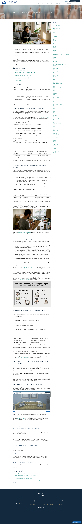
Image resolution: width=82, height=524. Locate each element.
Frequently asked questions (19, 80)
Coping (54, 57)
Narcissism (55, 107)
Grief (54, 80)
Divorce (54, 65)
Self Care (55, 129)
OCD (54, 112)
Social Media (55, 137)
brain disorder (55, 44)
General (54, 79)
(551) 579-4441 (20, 503)
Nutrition (54, 111)
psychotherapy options (21, 418)
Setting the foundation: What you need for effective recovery (25, 72)
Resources (46, 517)
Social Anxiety (55, 136)
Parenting (55, 115)
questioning (55, 122)
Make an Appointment (33, 504)
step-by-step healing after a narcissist (29, 267)
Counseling (55, 58)
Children (54, 50)
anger (54, 29)
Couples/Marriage (56, 60)
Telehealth (55, 147)
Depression (55, 62)
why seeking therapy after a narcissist (24, 232)
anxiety (54, 32)
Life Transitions (56, 98)
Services (39, 517)
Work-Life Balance (56, 152)
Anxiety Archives (56, 33)
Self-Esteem (55, 130)
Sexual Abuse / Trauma (57, 134)
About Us (31, 517)
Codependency (56, 53)
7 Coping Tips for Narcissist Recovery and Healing (23, 473)
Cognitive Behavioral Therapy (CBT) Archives (61, 54)
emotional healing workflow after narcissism (24, 268)
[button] (44, 4)
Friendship (55, 78)
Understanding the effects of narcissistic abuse (23, 70)
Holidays (54, 89)
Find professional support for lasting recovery (22, 78)
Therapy (54, 148)
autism (54, 35)
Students (54, 141)
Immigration (55, 90)
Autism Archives (56, 36)
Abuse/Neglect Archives (57, 24)
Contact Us (50, 517)
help (54, 86)
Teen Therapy (55, 145)
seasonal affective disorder (58, 127)
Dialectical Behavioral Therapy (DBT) (59, 64)
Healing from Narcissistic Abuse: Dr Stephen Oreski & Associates (26, 475)
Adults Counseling (56, 28)
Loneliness (55, 100)
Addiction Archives (56, 25)
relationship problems (57, 123)
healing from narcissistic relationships (23, 279)
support (54, 143)
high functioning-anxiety (57, 87)
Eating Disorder (56, 68)
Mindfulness (55, 105)
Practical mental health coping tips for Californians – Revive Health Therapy (27, 480)
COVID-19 (55, 61)
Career (54, 47)
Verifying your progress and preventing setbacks (23, 75)
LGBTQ (54, 94)
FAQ (42, 517)
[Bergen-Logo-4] (10, 2)
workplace (55, 154)
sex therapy (55, 133)
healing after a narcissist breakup (23, 357)
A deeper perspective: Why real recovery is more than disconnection (26, 77)
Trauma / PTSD (56, 151)
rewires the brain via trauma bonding (43, 117)
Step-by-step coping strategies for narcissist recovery (24, 73)
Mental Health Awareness (57, 104)
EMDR (54, 69)
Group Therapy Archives (57, 83)
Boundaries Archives (56, 42)
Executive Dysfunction (57, 71)
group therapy (55, 82)
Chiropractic (55, 51)
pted (54, 119)
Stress (54, 140)
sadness (54, 126)
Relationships (55, 125)
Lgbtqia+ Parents (56, 97)
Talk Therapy (55, 144)
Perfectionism (55, 116)
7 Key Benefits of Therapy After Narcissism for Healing (24, 478)
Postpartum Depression (57, 118)
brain (54, 43)
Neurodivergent (56, 109)
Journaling (55, 93)
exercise (54, 72)
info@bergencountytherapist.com (48, 504)
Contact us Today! (16, 421)
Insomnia (54, 91)
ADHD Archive (55, 26)
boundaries (55, 40)
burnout (54, 46)
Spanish (54, 138)
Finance (54, 76)
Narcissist (55, 108)
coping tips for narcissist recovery (21, 202)
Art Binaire (52, 520)
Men (54, 101)
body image (55, 39)
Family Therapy (56, 75)
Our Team (35, 517)
